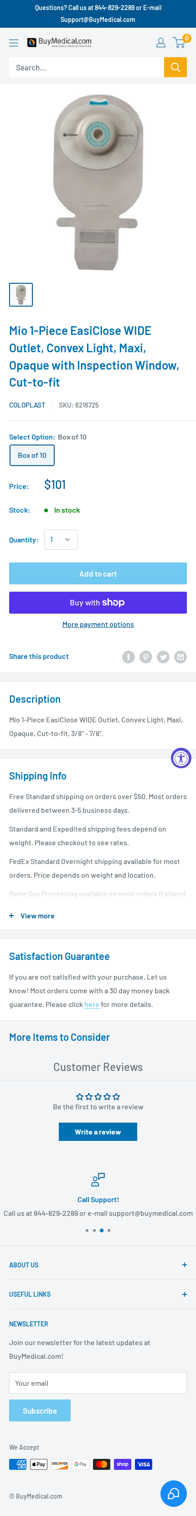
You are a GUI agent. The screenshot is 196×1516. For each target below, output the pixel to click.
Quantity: (24, 539)
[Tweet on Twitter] (163, 656)
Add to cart (98, 573)
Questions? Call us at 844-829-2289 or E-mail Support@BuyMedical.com (98, 13)
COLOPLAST (27, 405)
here (92, 1004)
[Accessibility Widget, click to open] (181, 758)
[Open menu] (13, 43)
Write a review (98, 1131)
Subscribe (40, 1410)
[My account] (160, 42)
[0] (179, 42)
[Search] (175, 67)
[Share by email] (180, 656)
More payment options (98, 624)
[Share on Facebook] (128, 656)
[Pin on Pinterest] (145, 656)
